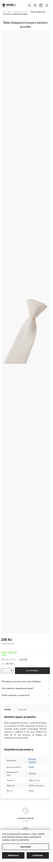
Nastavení (26, 846)
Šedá (31, 767)
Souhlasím (37, 855)
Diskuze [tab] (22, 709)
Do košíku (32, 671)
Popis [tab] (7, 709)
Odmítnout (13, 855)
